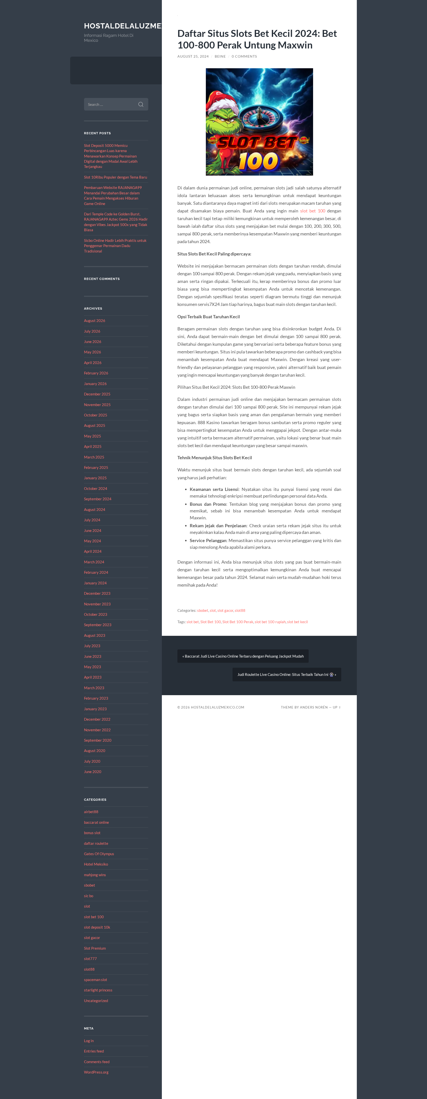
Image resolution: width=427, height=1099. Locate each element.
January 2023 (95, 709)
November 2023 (97, 604)
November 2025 (97, 404)
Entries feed (94, 1051)
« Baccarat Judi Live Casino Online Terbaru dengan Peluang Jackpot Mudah (243, 656)
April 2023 (93, 677)
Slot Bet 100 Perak (237, 621)
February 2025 (96, 467)
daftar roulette (96, 843)
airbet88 (91, 811)
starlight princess (98, 990)
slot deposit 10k (97, 927)
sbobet (89, 885)
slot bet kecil (297, 621)
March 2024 (94, 562)
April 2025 (93, 446)
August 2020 (94, 750)
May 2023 (92, 666)
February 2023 (96, 698)
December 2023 (97, 593)
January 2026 (95, 383)
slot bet (193, 621)
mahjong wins (95, 874)
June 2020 (92, 771)
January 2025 (95, 478)
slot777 (90, 958)
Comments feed (96, 1061)
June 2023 (92, 656)
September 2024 (97, 499)
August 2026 (94, 320)
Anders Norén (314, 707)
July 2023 (92, 645)
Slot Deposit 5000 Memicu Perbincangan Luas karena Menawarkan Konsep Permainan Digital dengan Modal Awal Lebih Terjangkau (110, 156)
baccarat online (96, 822)
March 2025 (94, 457)
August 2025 (94, 425)
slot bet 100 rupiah (270, 621)
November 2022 (97, 730)
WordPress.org (96, 1072)
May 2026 (92, 352)
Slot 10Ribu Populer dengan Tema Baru (115, 177)
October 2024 (95, 488)
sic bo (88, 895)
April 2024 (93, 551)
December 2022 (97, 719)
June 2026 (92, 341)
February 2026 (96, 373)
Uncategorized (96, 1000)
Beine (220, 56)
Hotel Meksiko (96, 864)
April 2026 (93, 362)
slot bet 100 (94, 917)
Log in (89, 1040)
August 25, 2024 (193, 56)
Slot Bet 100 (210, 621)
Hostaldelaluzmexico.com (142, 26)
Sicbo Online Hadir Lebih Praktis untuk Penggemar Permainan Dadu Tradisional (115, 245)
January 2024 (95, 583)
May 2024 (92, 541)
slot (87, 906)
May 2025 (92, 436)
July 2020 (92, 761)
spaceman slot (95, 979)
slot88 (89, 969)
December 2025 (97, 394)
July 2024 (92, 520)
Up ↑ (337, 707)
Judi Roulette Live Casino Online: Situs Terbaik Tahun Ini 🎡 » (286, 674)
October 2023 (95, 614)
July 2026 (92, 331)
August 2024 (94, 509)
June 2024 (92, 530)
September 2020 (97, 740)
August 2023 (94, 635)
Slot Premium (95, 948)
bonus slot (92, 832)
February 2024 (96, 572)
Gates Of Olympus (99, 853)
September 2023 (97, 624)
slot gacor (92, 937)
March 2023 (94, 688)
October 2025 (95, 415)
